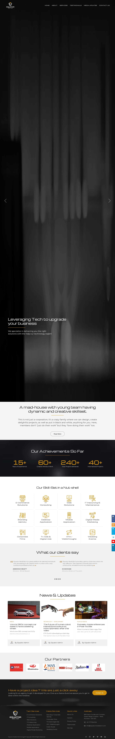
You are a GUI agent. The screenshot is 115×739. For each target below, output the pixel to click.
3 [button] (58, 579)
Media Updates (90, 5)
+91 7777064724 (91, 722)
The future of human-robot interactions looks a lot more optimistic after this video (57, 627)
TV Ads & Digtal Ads (53, 722)
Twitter (93, 736)
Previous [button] (5, 200)
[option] (57, 369)
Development (58, 621)
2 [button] (56, 579)
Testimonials (76, 5)
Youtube (101, 736)
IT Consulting (31, 717)
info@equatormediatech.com (96, 726)
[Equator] (10, 5)
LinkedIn (105, 736)
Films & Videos (82, 621)
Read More (57, 434)
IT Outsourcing (31, 722)
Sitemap (70, 728)
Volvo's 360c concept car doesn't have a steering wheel (23, 626)
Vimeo (97, 736)
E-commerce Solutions (34, 715)
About (54, 5)
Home (47, 5)
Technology (48, 621)
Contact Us (104, 5)
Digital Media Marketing (34, 730)
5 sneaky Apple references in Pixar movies (91, 625)
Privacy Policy (71, 721)
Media (12, 621)
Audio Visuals (51, 727)
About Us (70, 714)
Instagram (90, 736)
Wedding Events (52, 729)
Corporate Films (52, 719)
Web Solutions (31, 720)
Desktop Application (33, 725)
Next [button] (109, 200)
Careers (69, 718)
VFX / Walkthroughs (53, 724)
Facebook (86, 736)
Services (64, 5)
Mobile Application (33, 727)
